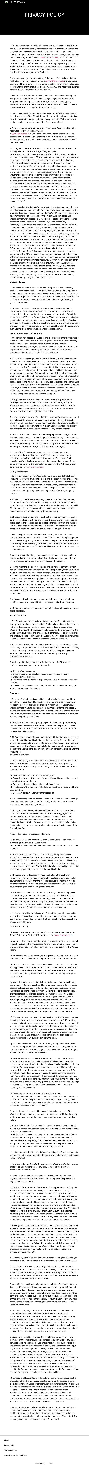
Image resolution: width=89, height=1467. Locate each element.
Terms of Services (10, 1450)
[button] (82, 2)
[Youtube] (84, 1440)
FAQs (52, 1463)
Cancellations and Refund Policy (15, 1455)
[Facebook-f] (80, 1440)
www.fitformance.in (49, 57)
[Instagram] (75, 1440)
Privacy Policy (9, 1445)
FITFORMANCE (17, 2)
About (6, 1440)
